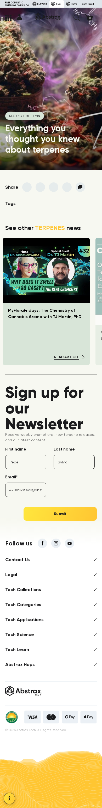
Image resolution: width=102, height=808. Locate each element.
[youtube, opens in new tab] (69, 543)
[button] (76, 18)
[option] (46, 301)
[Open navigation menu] (8, 18)
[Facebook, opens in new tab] (42, 543)
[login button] (19, 17)
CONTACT (88, 3)
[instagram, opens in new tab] (56, 543)
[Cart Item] (91, 18)
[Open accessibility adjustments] (9, 798)
